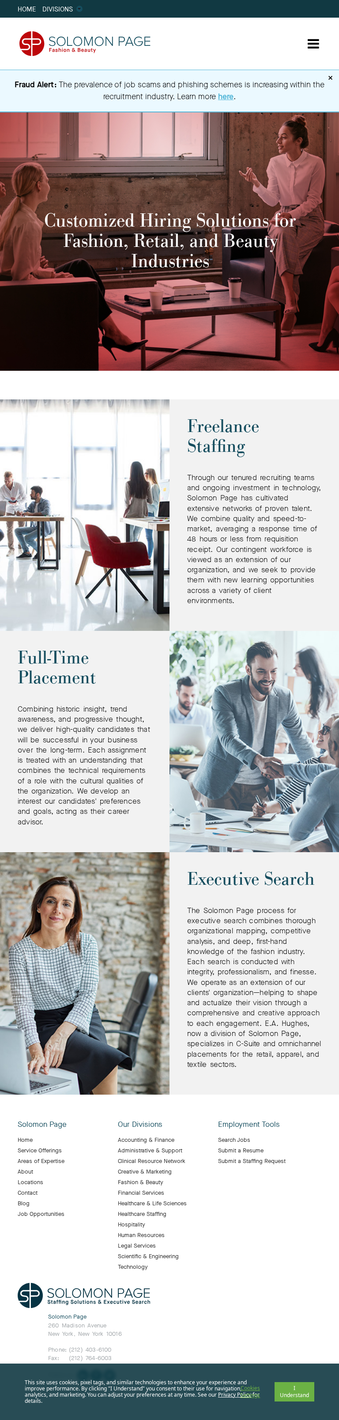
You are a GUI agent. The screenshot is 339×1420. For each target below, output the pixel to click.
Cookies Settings (250, 1391)
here (226, 96)
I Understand (294, 1391)
